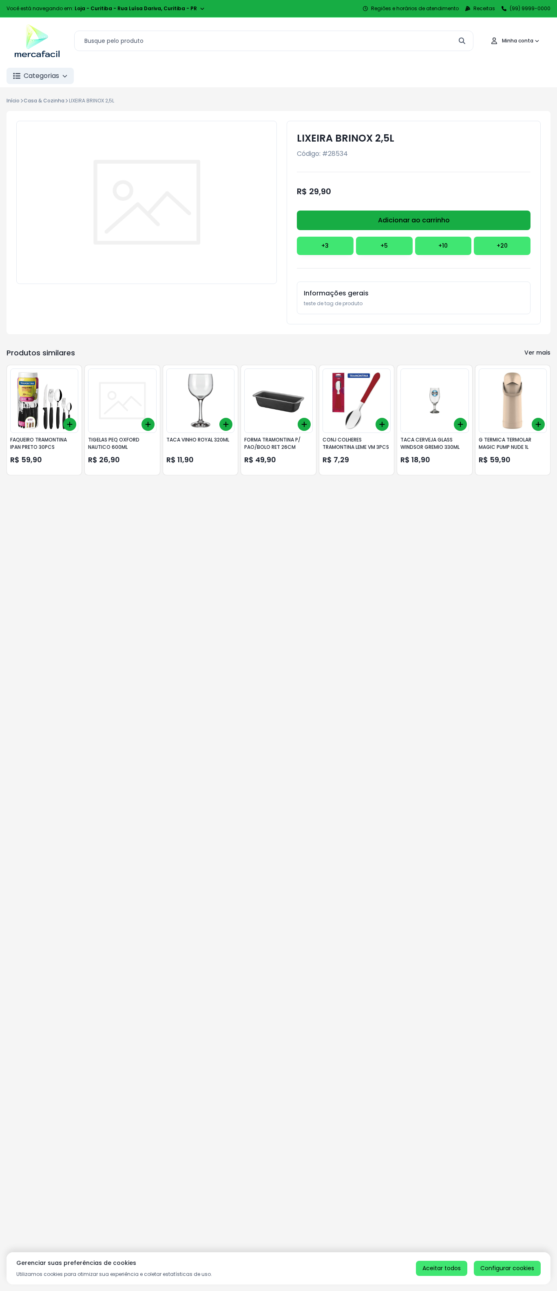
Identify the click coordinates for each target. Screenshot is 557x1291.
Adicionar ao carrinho (414, 220)
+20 (502, 246)
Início (13, 100)
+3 (325, 246)
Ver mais (537, 352)
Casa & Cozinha (44, 100)
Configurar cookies (507, 1268)
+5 (384, 246)
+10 (443, 246)
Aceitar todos (441, 1268)
